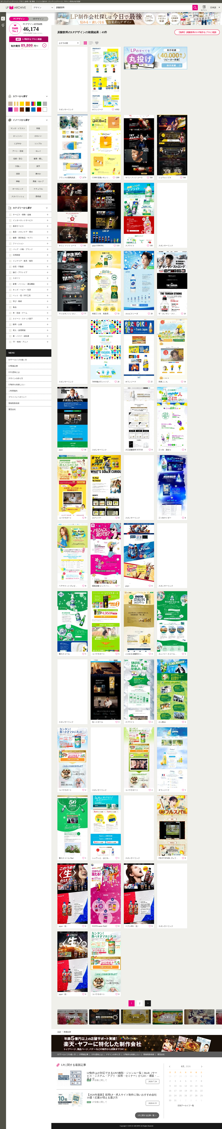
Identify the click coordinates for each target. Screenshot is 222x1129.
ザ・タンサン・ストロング (168, 314)
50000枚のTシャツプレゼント (102, 382)
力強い (18, 166)
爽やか (38, 174)
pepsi (61, 450)
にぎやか (17, 143)
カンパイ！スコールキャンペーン (168, 654)
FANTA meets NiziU (99, 926)
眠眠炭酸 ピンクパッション (102, 586)
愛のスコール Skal (66, 858)
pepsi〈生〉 (63, 926)
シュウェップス (165, 177)
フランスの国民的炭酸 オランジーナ (69, 177)
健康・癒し (38, 159)
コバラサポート (65, 518)
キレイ (38, 151)
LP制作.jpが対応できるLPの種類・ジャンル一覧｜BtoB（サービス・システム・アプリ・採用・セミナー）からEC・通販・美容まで (123, 1074)
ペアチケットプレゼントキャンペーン (69, 586)
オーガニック (17, 189)
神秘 (18, 181)
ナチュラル (38, 189)
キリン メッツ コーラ (134, 177)
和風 (38, 128)
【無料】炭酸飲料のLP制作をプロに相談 (197, 32)
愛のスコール (64, 654)
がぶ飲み (162, 722)
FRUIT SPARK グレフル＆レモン (168, 858)
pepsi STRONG (98, 246)
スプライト (129, 246)
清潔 (18, 174)
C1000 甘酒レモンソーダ (102, 177)
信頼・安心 (17, 159)
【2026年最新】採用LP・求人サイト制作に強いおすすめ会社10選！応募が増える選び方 (122, 1096)
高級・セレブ (38, 181)
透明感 (38, 196)
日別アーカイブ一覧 (186, 1106)
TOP (59, 1032)
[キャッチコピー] (91, 43)
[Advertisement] (29, 71)
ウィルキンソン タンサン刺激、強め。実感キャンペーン (69, 314)
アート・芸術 (17, 151)
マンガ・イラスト (18, 128)
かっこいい (17, 136)
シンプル (38, 143)
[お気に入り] (97, 43)
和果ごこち (163, 382)
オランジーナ (97, 109)
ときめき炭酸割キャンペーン (135, 654)
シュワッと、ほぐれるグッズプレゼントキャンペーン (102, 858)
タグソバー (96, 518)
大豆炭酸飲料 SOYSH (134, 450)
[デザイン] (85, 43)
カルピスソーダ (131, 314)
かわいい (38, 136)
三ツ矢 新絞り (165, 450)
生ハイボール (97, 722)
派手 (38, 166)
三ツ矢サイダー (165, 518)
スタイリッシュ (17, 196)
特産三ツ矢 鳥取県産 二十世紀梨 (102, 314)
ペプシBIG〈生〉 (132, 926)
